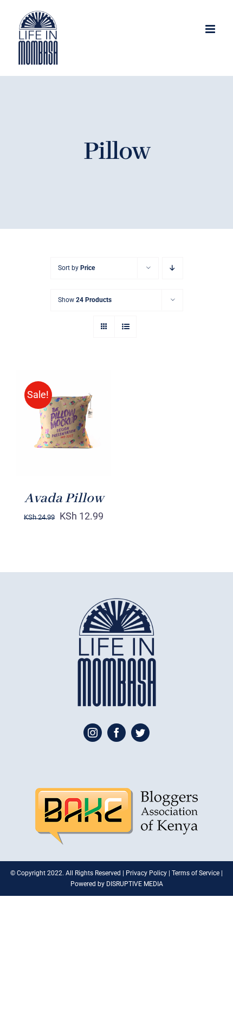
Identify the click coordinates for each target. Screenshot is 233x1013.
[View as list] (125, 326)
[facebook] (116, 732)
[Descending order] (172, 268)
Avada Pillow (63, 498)
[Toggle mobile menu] (211, 29)
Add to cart (55, 419)
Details (44, 430)
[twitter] (140, 732)
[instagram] (92, 732)
